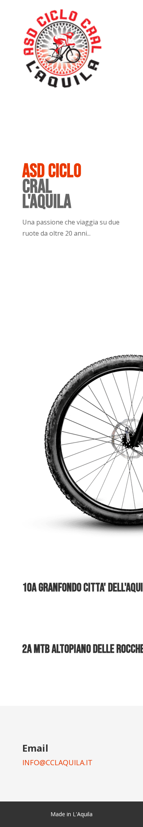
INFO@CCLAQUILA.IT (57, 762)
